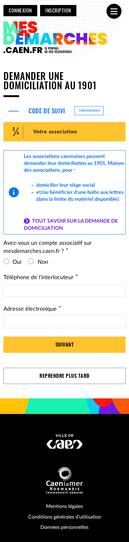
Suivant (64, 344)
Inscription (58, 10)
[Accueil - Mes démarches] (56, 37)
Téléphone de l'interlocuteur (40, 277)
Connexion (20, 10)
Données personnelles (64, 527)
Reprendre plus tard (64, 376)
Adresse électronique (32, 309)
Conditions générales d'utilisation (64, 517)
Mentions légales (64, 506)
